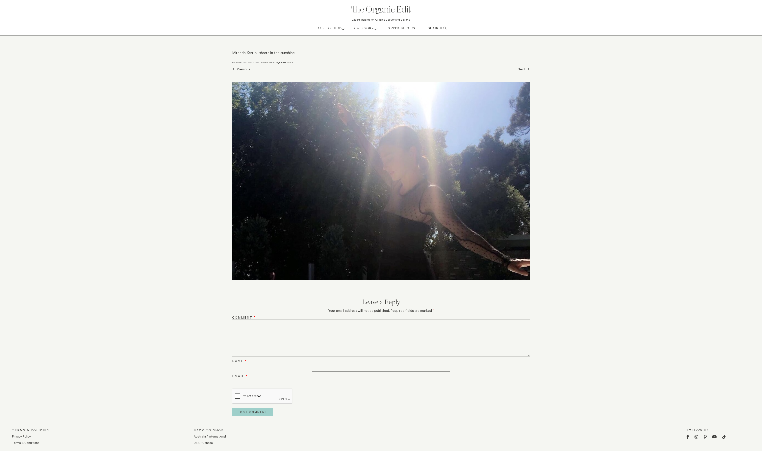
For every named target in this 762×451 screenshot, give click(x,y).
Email (240, 376)
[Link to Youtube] (714, 437)
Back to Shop (328, 28)
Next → (524, 69)
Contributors (401, 28)
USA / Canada (203, 442)
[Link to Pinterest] (705, 437)
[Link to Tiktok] (724, 437)
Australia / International (210, 436)
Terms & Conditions (25, 442)
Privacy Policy (21, 436)
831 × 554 (268, 62)
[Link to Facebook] (687, 437)
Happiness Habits (284, 62)
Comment (244, 317)
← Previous (241, 69)
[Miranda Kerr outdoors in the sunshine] (381, 181)
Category (364, 28)
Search (435, 28)
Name (239, 361)
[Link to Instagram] (696, 437)
